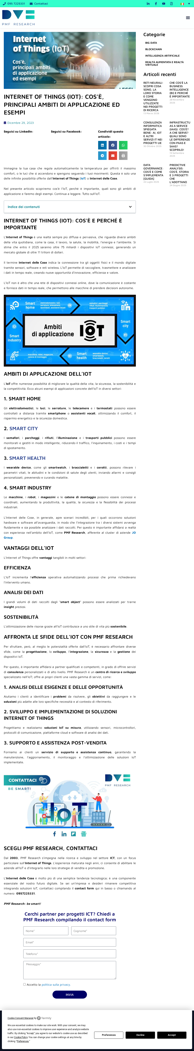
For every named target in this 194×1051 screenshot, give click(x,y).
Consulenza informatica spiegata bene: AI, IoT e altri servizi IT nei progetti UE (152, 133)
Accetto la (49, 984)
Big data (151, 42)
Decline (140, 1035)
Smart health (27, 458)
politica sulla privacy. (56, 984)
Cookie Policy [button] (20, 1037)
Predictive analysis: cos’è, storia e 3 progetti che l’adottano (179, 173)
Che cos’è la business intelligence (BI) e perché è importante (180, 89)
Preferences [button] (23, 1041)
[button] (185, 3)
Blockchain (153, 49)
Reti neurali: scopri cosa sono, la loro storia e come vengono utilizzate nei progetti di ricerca (153, 96)
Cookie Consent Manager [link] (21, 1018)
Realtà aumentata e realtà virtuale (164, 63)
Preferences (109, 1035)
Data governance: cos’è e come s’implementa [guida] (153, 171)
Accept (172, 1035)
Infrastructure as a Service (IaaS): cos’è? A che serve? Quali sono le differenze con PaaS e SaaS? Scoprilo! (182, 136)
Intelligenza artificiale (162, 55)
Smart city (23, 428)
